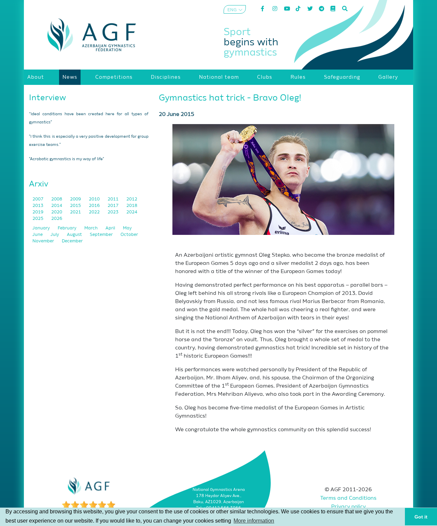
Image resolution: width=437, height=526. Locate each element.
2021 (76, 212)
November (43, 241)
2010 (95, 199)
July (55, 234)
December (72, 241)
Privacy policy (348, 507)
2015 (76, 206)
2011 (113, 199)
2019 (38, 212)
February (67, 228)
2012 (131, 199)
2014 (57, 206)
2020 (57, 212)
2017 (113, 206)
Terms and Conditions (348, 498)
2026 (56, 218)
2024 (131, 212)
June (38, 234)
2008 (57, 199)
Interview (47, 98)
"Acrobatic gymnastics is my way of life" (66, 159)
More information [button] (254, 521)
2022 (95, 212)
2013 (38, 206)
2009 (76, 199)
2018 (131, 206)
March (91, 228)
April (110, 228)
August (75, 234)
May (127, 228)
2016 (95, 206)
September (102, 234)
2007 (38, 199)
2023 (113, 212)
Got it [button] (420, 517)
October (129, 234)
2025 (38, 218)
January (41, 228)
